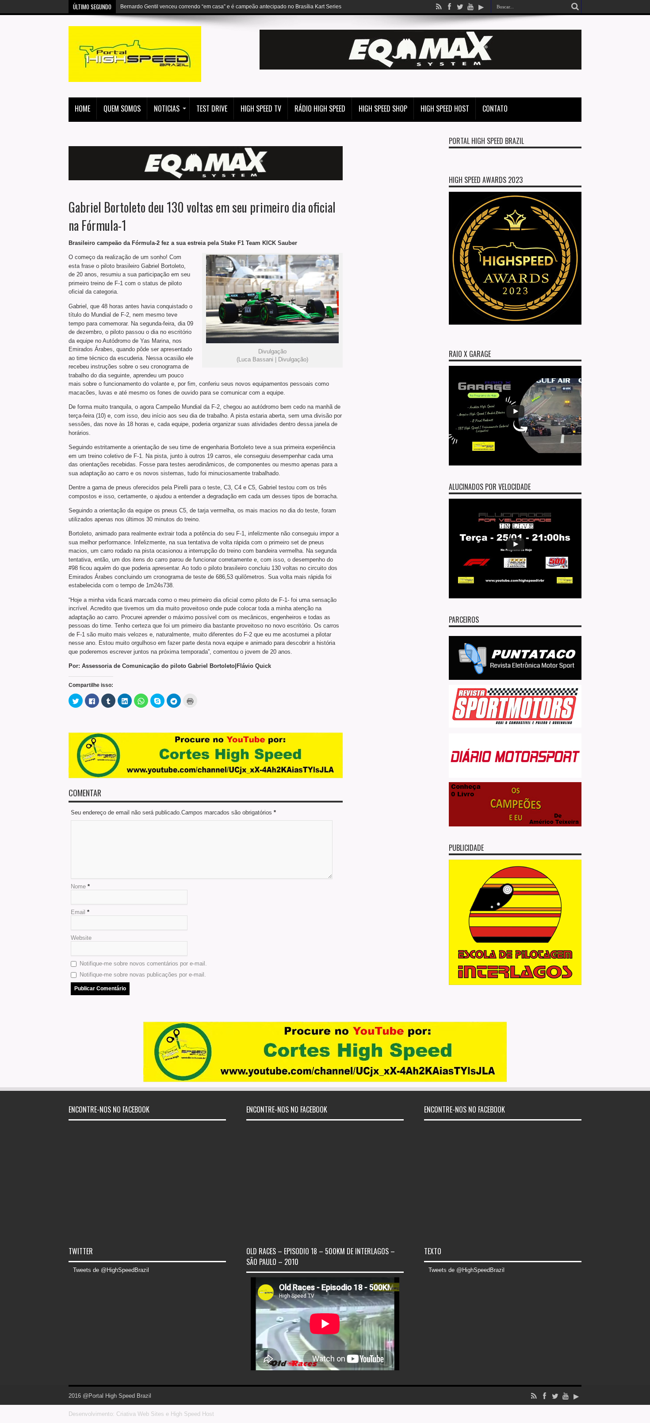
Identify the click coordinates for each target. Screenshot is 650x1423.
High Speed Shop (383, 108)
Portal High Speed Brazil (486, 141)
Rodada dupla (137, 7)
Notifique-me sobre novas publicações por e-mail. (143, 974)
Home (82, 108)
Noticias (167, 108)
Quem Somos (122, 108)
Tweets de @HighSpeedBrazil (111, 1270)
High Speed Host (445, 108)
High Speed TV (261, 108)
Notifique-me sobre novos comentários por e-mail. (143, 963)
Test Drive (211, 108)
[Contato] (420, 67)
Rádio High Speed (319, 108)
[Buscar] (574, 6)
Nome (78, 886)
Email (78, 912)
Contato (495, 108)
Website (81, 937)
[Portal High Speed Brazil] (135, 75)
